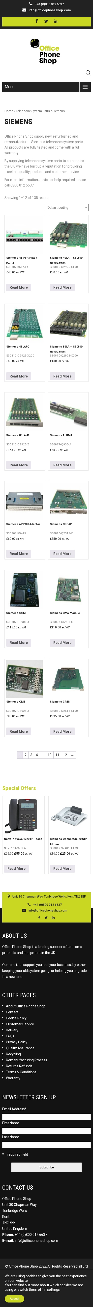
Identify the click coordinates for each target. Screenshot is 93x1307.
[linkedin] (55, 21)
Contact (12, 1012)
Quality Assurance (20, 1048)
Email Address (14, 1109)
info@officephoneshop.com (50, 10)
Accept (14, 1299)
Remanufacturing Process (26, 1060)
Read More (19, 287)
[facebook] (36, 21)
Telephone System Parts (33, 111)
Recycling (13, 1054)
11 (57, 755)
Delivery (12, 1030)
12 (65, 755)
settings (53, 1290)
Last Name (10, 1137)
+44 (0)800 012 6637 (31, 1235)
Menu (9, 86)
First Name (10, 1123)
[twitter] (46, 21)
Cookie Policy (16, 1018)
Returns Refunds (19, 1066)
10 (50, 755)
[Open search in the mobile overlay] (88, 72)
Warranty (13, 1078)
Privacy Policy (16, 1042)
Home (8, 111)
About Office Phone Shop (25, 1006)
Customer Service (20, 1024)
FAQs (10, 1036)
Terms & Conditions (21, 1072)
